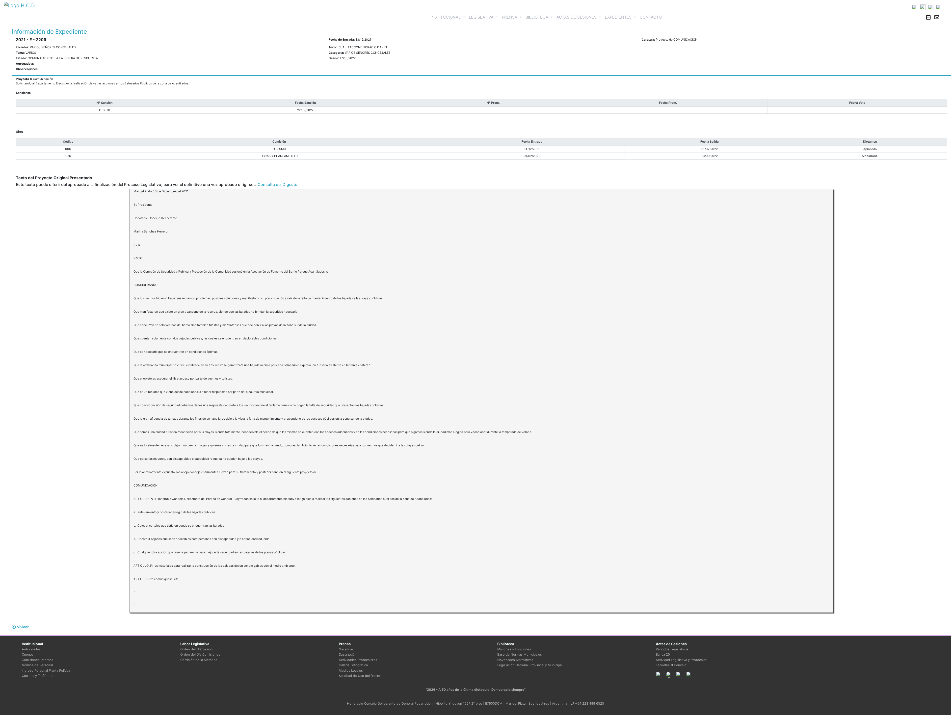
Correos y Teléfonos (37, 676)
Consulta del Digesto (277, 184)
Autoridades (31, 649)
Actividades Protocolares (358, 660)
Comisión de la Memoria (198, 660)
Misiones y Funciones (514, 649)
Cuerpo (27, 654)
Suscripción (348, 654)
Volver (22, 626)
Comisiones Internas (37, 660)
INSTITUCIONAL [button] (448, 17)
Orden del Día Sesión (196, 649)
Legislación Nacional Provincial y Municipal (529, 665)
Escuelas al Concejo (671, 665)
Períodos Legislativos (672, 649)
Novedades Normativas (515, 660)
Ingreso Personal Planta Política (46, 670)
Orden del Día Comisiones (200, 654)
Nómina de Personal (37, 665)
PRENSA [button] (510, 17)
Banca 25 (663, 654)
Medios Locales (351, 670)
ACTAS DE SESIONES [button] (577, 17)
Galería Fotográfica (353, 665)
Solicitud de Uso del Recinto (360, 676)
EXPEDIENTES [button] (619, 17)
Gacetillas (346, 649)
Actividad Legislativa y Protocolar (681, 660)
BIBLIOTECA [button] (538, 17)
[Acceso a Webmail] (936, 17)
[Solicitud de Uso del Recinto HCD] (928, 17)
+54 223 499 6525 (589, 703)
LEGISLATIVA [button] (482, 17)
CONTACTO (651, 17)
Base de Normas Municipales (519, 654)
